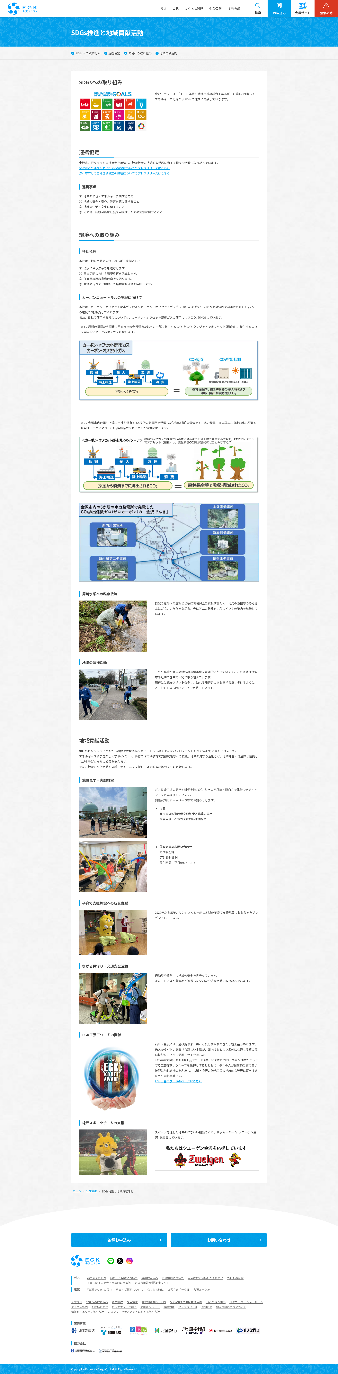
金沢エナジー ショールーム (246, 1302)
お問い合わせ (100, 1307)
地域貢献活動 (168, 53)
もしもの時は (235, 1278)
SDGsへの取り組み (87, 53)
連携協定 (114, 53)
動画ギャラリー (150, 1307)
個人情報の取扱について (231, 1307)
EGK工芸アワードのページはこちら (178, 1081)
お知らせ (206, 1307)
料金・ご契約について (124, 1278)
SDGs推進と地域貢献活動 (186, 1302)
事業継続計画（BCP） (154, 1302)
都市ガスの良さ (96, 1278)
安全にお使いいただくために (205, 1278)
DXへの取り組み (216, 1302)
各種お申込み (149, 1278)
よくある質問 (79, 1307)
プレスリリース (187, 1307)
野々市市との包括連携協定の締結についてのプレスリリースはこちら (124, 173)
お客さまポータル (179, 1289)
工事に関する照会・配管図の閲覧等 (109, 1283)
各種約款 (169, 1307)
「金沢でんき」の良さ (99, 1289)
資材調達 (117, 1302)
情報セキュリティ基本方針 (87, 1312)
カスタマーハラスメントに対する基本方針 (134, 1312)
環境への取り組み (140, 53)
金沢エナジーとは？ (124, 1307)
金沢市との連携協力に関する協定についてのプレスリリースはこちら (124, 168)
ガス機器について (173, 1278)
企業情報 (76, 1302)
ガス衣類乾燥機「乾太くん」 (151, 1283)
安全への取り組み (97, 1302)
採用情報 (233, 8)
